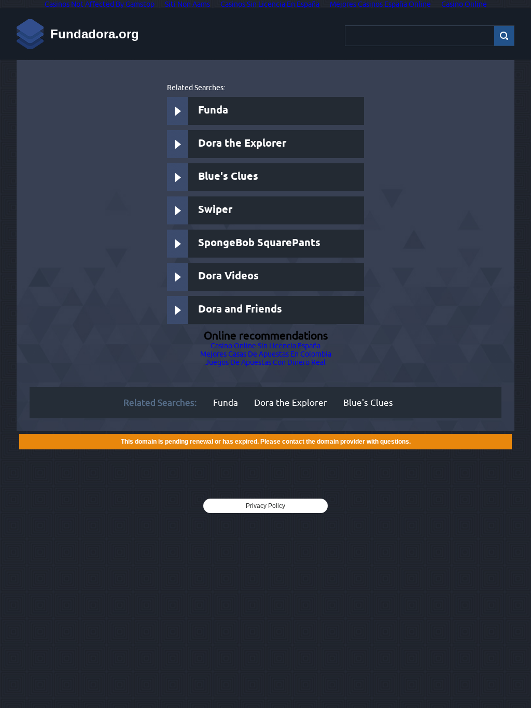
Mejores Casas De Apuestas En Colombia (265, 354)
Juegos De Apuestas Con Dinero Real (265, 362)
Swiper (215, 210)
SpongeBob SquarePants (259, 243)
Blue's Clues (228, 177)
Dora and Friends (240, 310)
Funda (213, 111)
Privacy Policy (265, 505)
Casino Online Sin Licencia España (265, 346)
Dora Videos (228, 277)
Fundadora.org (94, 34)
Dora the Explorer (242, 144)
